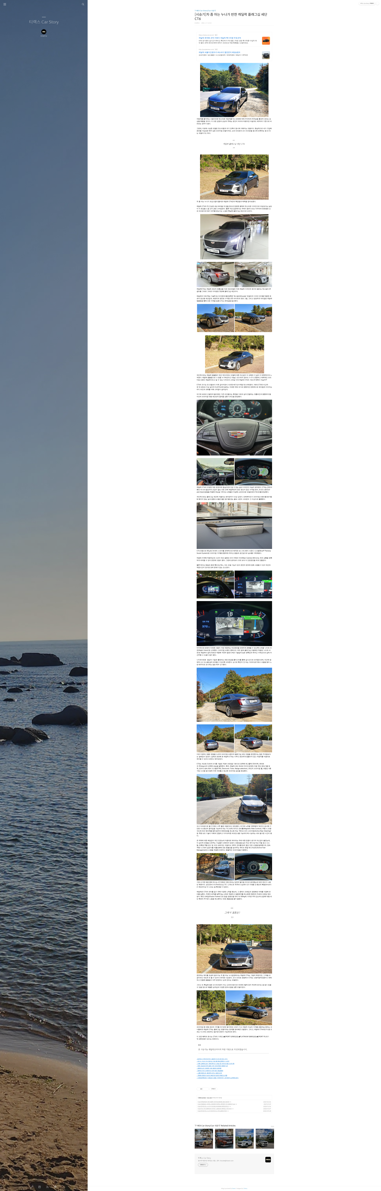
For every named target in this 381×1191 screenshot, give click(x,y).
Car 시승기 (209, 1097)
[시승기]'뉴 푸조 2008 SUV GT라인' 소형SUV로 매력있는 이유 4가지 (215, 1108)
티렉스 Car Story (44, 22)
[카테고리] (4, 4)
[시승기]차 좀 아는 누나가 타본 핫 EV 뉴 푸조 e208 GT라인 (212, 1111)
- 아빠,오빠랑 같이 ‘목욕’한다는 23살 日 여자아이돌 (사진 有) (215, 1063)
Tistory (245, 1188)
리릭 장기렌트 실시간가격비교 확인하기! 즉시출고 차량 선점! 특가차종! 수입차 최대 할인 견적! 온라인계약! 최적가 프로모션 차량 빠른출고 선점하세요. (228, 42)
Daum (234, 1188)
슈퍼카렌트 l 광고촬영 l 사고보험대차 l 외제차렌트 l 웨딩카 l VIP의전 (223, 55)
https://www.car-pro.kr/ (206, 35)
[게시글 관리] (206, 1088)
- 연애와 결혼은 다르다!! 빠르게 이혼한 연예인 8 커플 (212, 1075)
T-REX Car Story (202, 1097)
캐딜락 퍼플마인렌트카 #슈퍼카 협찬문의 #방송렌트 (219, 52)
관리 (55, 1187)
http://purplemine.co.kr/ (206, 49)
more (272, 1126)
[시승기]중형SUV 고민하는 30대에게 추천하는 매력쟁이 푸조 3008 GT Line (216, 1104)
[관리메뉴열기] (377, 3)
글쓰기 (32, 1187)
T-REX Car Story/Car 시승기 (205, 11)
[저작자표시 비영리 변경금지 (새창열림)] (220, 1089)
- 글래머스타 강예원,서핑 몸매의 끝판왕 (209, 1068)
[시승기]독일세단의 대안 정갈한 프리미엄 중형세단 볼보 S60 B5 (213, 1102)
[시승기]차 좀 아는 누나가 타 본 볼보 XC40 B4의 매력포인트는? (213, 1106)
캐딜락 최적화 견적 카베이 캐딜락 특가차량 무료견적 (220, 38)
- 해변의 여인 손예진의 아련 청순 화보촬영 (210, 1070)
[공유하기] (204, 1088)
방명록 (40, 1187)
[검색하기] (83, 4)
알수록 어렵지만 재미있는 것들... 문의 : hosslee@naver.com (216, 1161)
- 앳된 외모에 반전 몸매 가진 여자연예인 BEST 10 (212, 1066)
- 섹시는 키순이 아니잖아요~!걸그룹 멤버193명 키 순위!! (213, 1061)
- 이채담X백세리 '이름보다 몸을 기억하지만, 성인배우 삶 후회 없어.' (218, 1078)
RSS (47, 1187)
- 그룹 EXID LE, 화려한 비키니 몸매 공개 (209, 1073)
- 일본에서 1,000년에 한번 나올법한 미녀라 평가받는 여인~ (212, 1059)
